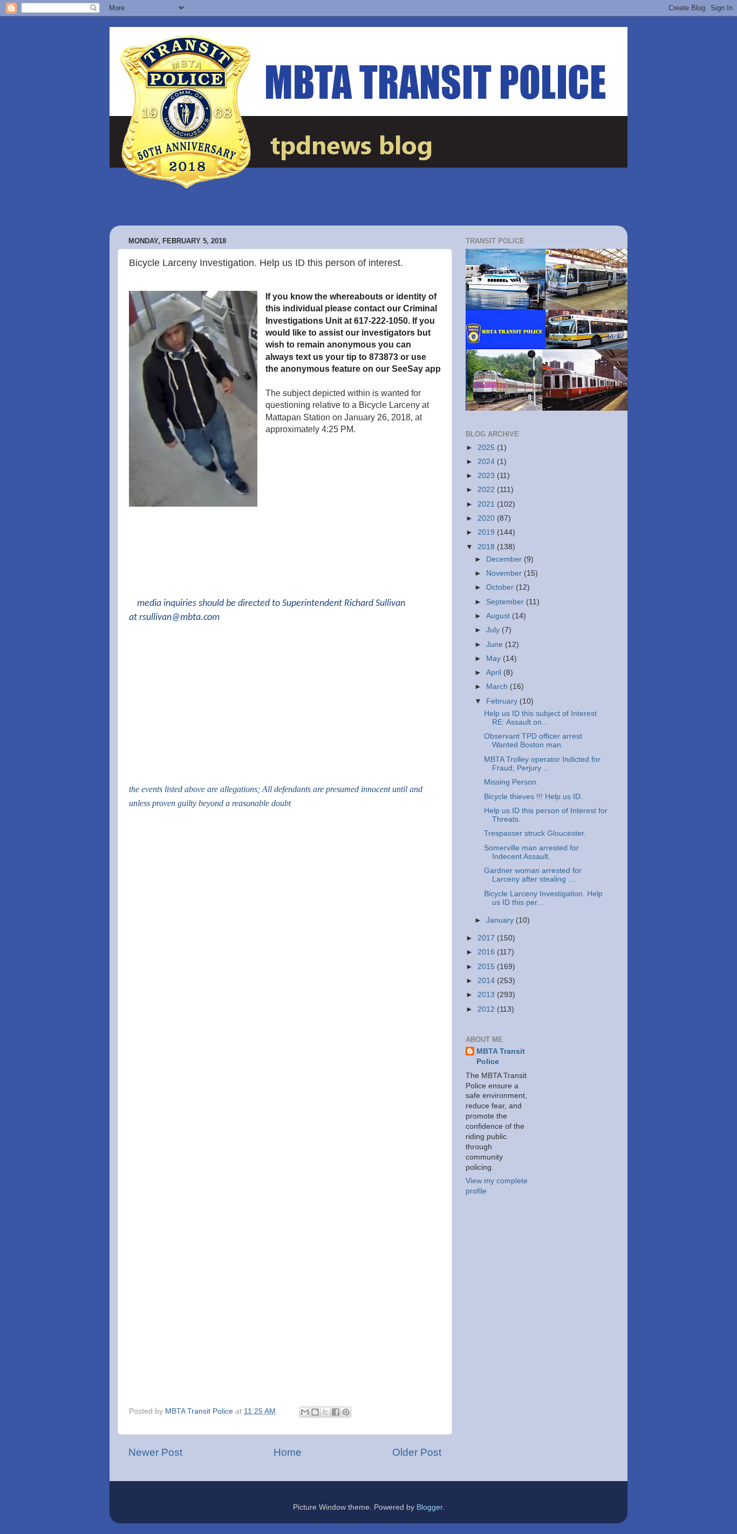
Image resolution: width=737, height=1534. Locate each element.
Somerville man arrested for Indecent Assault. (531, 852)
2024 (487, 462)
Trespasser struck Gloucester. (535, 833)
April (494, 673)
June (495, 644)
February (503, 701)
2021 (487, 504)
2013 (487, 995)
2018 (487, 547)
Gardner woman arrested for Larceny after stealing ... (533, 875)
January (501, 920)
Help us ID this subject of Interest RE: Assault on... (540, 718)
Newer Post (155, 1452)
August (499, 616)
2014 (487, 981)
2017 (487, 938)
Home (288, 1452)
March (498, 687)
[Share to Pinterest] (345, 1412)
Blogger (429, 1507)
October (501, 587)
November (505, 573)
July (494, 630)
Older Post (416, 1452)
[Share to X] (325, 1412)
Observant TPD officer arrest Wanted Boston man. (533, 740)
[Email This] (304, 1412)
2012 (487, 1009)
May (494, 658)
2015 (487, 967)
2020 (487, 518)
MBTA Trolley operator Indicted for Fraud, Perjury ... (542, 763)
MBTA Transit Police (500, 1056)
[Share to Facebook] (335, 1412)
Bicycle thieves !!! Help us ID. (533, 797)
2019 (487, 532)
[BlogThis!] (315, 1412)
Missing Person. (511, 782)
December (505, 559)
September (506, 602)
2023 (487, 476)
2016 (487, 952)
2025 (487, 448)
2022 (487, 490)
